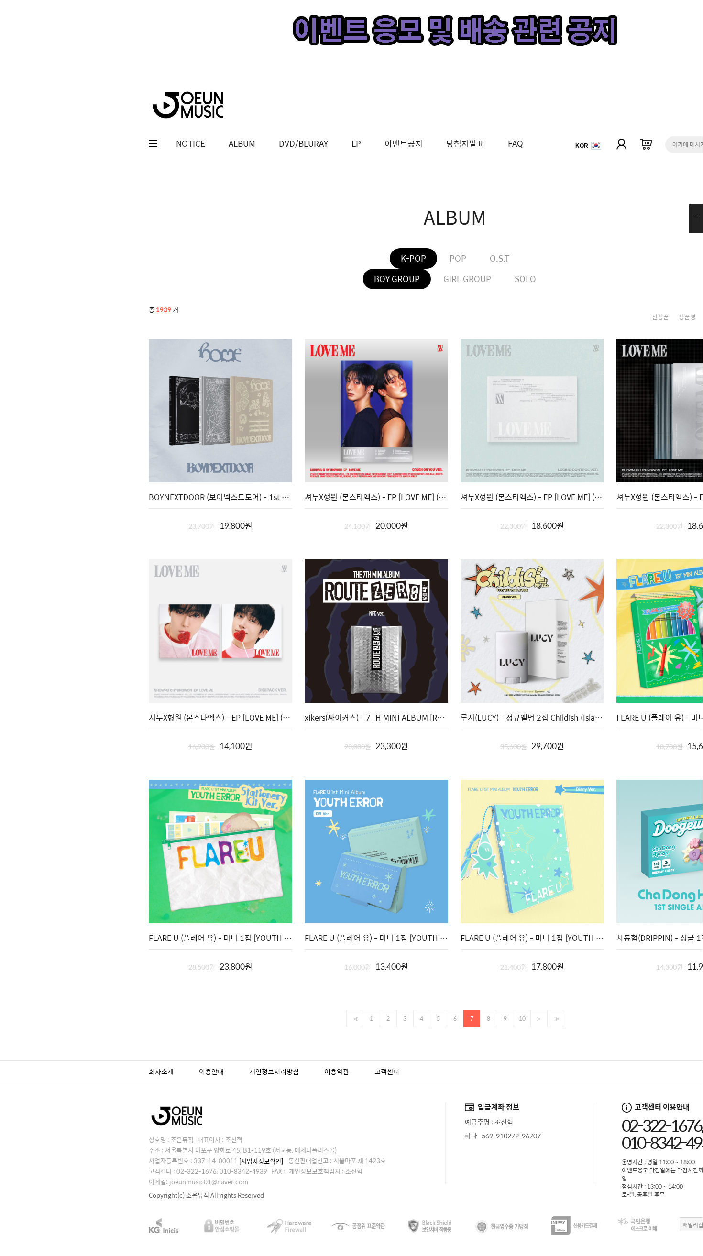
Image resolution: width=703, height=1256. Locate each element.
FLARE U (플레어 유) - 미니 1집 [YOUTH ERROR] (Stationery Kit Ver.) (220, 938)
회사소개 (161, 1071)
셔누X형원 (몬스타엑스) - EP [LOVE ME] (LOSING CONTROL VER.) (532, 497)
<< (354, 1019)
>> (555, 1019)
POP (458, 258)
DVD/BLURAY (303, 143)
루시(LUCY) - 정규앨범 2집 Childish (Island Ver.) (532, 717)
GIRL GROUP (467, 279)
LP (356, 143)
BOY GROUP (397, 279)
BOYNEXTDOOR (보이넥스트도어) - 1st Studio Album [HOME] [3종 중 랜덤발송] (220, 497)
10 (522, 1018)
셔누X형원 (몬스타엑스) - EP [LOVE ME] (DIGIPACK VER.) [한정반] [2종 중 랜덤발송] (220, 717)
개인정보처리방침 (274, 1071)
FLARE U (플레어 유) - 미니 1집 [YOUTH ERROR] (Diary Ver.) (532, 938)
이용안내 (211, 1071)
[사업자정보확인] (261, 1161)
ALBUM (242, 143)
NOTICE (190, 143)
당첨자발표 (465, 143)
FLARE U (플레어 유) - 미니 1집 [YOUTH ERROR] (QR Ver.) (376, 938)
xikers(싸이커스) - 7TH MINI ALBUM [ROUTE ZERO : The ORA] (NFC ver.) (376, 717)
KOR (581, 145)
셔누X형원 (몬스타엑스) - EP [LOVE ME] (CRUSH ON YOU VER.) (376, 497)
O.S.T (499, 258)
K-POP (413, 258)
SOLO (525, 279)
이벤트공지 (403, 143)
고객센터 (386, 1071)
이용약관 (336, 1071)
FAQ (515, 143)
